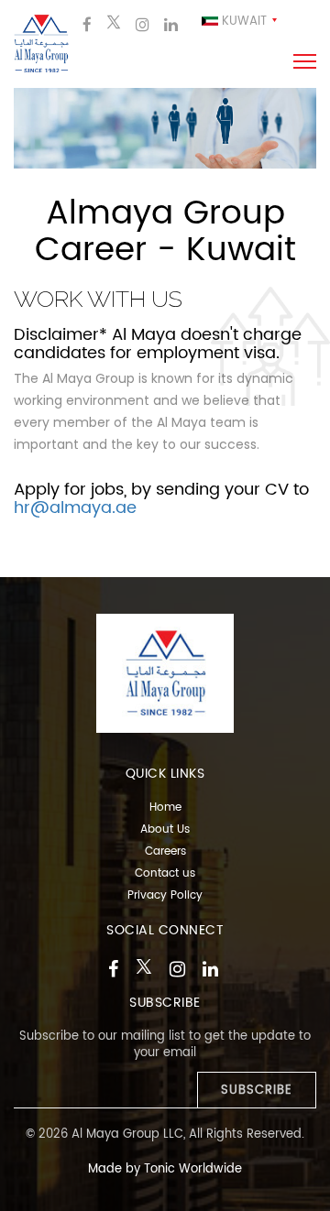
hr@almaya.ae (75, 508)
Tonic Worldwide (193, 1169)
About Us (165, 829)
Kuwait (242, 21)
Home (165, 807)
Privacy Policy (165, 895)
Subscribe (256, 1090)
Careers (165, 851)
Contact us (165, 873)
